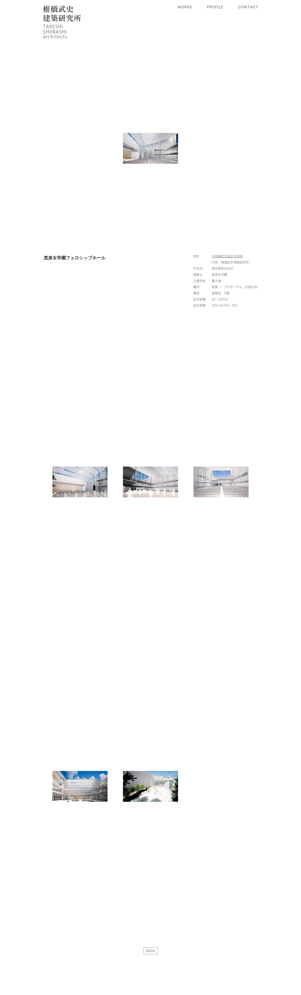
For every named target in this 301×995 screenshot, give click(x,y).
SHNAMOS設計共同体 (227, 256)
